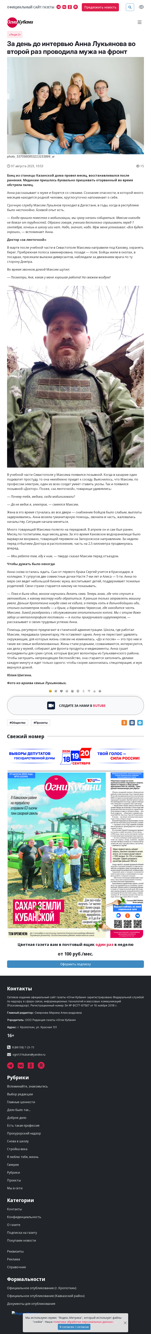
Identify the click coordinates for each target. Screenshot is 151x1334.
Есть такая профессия (23, 1125)
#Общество (18, 722)
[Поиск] (130, 7)
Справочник (16, 1267)
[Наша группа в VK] (65, 7)
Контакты (14, 1209)
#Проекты (41, 722)
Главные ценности (21, 1102)
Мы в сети (14, 1188)
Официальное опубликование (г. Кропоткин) (41, 1288)
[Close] (125, 1323)
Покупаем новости (21, 1240)
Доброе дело (16, 1117)
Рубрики (13, 1172)
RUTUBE (99, 706)
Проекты (14, 1180)
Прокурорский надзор (24, 1133)
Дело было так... (18, 1110)
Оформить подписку (75, 964)
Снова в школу (18, 1141)
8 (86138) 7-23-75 (23, 1047)
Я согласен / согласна (74, 1327)
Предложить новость (100, 7)
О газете (13, 1225)
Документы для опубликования (31, 1303)
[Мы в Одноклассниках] (70, 7)
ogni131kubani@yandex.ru (29, 1054)
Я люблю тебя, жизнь (23, 1157)
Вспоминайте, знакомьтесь (27, 1086)
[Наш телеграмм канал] (59, 7)
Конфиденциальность (24, 1217)
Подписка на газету (22, 1232)
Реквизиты (15, 1251)
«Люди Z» (15, 34)
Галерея (13, 1164)
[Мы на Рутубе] (76, 7)
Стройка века (17, 1149)
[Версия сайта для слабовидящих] (141, 7)
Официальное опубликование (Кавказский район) (46, 1296)
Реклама (13, 1259)
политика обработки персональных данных (83, 1322)
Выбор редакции (20, 1094)
